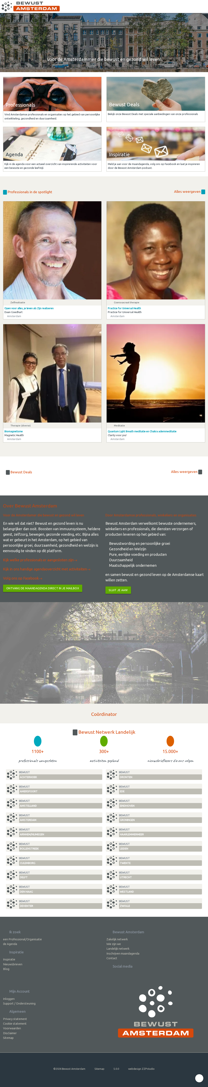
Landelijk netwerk (117, 948)
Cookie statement (15, 1023)
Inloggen (9, 998)
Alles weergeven (187, 191)
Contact (111, 958)
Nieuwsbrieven (12, 964)
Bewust (28, 774)
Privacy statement (15, 1019)
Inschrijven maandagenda (122, 953)
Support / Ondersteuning (19, 1003)
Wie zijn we (113, 944)
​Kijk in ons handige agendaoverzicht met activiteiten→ (47, 569)
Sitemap (8, 1037)
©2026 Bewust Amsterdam (69, 1068)
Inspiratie (9, 959)
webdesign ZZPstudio (141, 1068)
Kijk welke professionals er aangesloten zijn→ (40, 560)
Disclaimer (10, 1033)
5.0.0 (116, 1068)
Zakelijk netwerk (117, 939)
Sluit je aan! (118, 590)
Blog (6, 969)
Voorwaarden (12, 1028)
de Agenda (10, 944)
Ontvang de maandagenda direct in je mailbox (42, 588)
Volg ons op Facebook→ (22, 578)
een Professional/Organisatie (22, 939)
